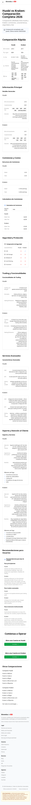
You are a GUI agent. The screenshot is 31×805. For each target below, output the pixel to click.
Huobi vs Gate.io (7, 676)
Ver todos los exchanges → (10, 704)
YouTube (3, 780)
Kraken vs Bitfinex (7, 690)
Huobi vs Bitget (6, 678)
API (2, 763)
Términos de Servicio (6, 728)
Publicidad (4, 749)
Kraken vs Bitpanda (7, 700)
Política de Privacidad (6, 730)
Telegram (3, 775)
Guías (2, 761)
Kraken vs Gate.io (7, 693)
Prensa (3, 752)
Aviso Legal (4, 735)
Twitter (3, 772)
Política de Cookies (6, 733)
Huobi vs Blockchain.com (9, 681)
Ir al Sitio (14, 644)
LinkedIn (3, 777)
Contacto (3, 747)
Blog (2, 758)
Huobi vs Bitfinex (7, 673)
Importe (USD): (6, 209)
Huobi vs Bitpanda (7, 683)
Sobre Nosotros (5, 744)
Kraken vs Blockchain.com (9, 698)
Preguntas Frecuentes (6, 766)
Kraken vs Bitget (7, 695)
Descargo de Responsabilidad (8, 738)
